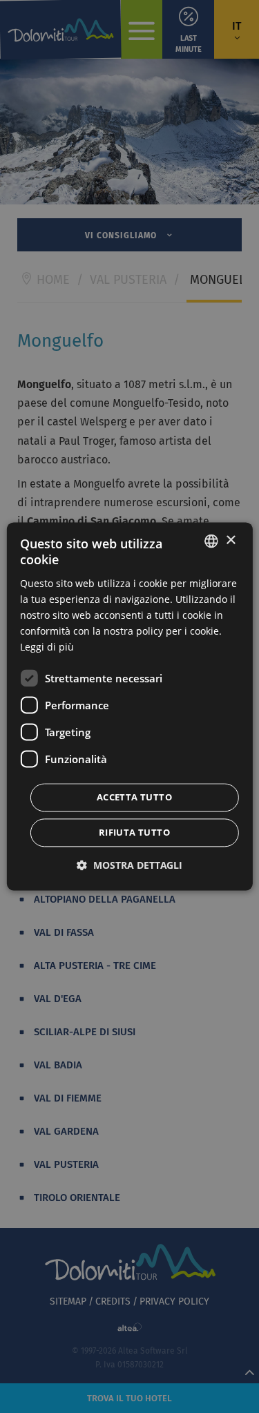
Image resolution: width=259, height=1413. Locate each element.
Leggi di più (47, 647)
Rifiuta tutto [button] (134, 833)
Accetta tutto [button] (134, 797)
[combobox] (211, 541)
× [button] (230, 540)
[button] (129, 866)
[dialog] (129, 706)
